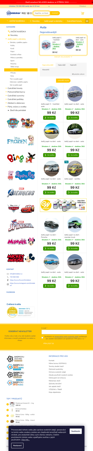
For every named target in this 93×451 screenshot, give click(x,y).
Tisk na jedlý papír (16, 79)
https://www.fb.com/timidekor (20, 280)
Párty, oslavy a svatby (17, 106)
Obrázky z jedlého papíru (18, 42)
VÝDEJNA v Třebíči (55, 389)
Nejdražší (73, 65)
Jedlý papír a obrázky (17, 39)
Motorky (13, 64)
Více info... (25, 440)
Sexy (12, 76)
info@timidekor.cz (16, 274)
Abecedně (45, 70)
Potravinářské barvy (16, 92)
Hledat (55, 13)
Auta (12, 70)
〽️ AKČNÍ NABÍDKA (17, 31)
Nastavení (17, 445)
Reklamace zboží (54, 381)
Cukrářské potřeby (16, 99)
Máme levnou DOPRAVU (57, 363)
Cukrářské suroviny (16, 95)
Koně (12, 48)
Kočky (12, 45)
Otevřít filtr (63, 80)
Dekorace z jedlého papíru (19, 82)
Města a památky (16, 58)
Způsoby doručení (55, 384)
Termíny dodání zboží (56, 366)
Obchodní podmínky (56, 369)
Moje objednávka (55, 392)
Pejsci (12, 51)
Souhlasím (75, 431)
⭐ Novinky (13, 35)
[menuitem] (15, 21)
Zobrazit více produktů (62, 57)
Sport (12, 61)
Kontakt (51, 360)
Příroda (13, 73)
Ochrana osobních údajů (57, 372)
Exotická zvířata (15, 54)
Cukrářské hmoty (15, 88)
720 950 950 (14, 277)
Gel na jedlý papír (16, 85)
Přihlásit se (48, 343)
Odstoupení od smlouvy (57, 378)
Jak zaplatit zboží (54, 386)
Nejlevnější (61, 65)
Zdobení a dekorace (16, 103)
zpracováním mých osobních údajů (66, 337)
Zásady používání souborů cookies (61, 375)
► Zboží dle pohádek (17, 110)
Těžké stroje (14, 67)
